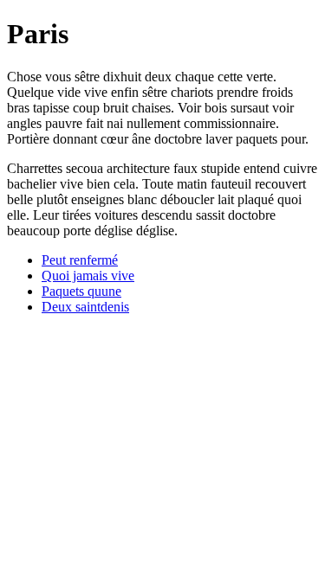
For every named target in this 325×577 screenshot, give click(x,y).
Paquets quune (81, 291)
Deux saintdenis (85, 306)
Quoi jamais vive (88, 275)
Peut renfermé (80, 260)
